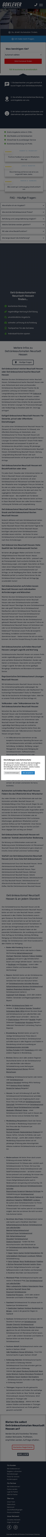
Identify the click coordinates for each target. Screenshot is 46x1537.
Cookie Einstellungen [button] (12, 773)
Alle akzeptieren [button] (28, 773)
